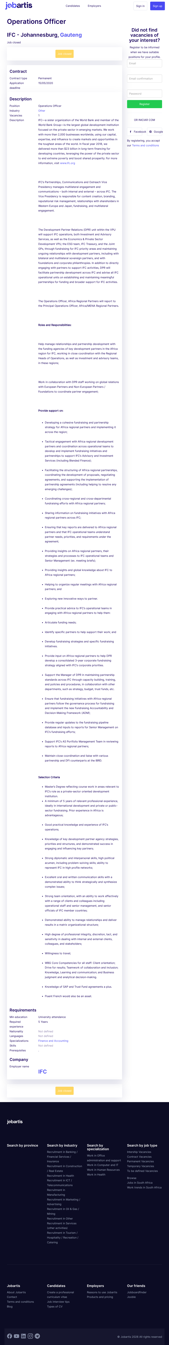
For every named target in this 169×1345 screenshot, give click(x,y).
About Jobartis (16, 1292)
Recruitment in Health (60, 1175)
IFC (42, 1071)
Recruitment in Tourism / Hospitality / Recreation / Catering (62, 1237)
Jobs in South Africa (139, 1182)
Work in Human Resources (103, 1169)
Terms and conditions (145, 145)
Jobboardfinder (137, 1292)
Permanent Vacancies (140, 1161)
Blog (10, 1306)
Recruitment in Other (60, 1218)
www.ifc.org (67, 163)
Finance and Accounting (53, 1040)
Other (41, 110)
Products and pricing (100, 1297)
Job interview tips (58, 1301)
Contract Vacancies (139, 1156)
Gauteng (71, 35)
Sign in (140, 6)
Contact (12, 1297)
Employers (94, 5)
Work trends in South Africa (144, 1187)
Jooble (131, 1297)
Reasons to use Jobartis (102, 1292)
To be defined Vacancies (142, 1171)
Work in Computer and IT (102, 1165)
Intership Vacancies (139, 1152)
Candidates (73, 5)
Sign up (157, 6)
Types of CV (55, 1306)
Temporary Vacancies (140, 1166)
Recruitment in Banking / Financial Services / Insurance (62, 1156)
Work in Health (96, 1174)
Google (158, 131)
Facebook (138, 131)
